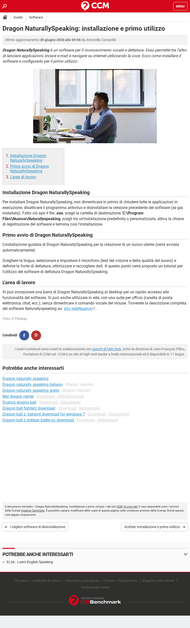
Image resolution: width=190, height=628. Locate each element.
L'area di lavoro (23, 177)
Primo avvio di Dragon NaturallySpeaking (29, 168)
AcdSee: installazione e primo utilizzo (152, 527)
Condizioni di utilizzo (46, 580)
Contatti (109, 580)
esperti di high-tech (106, 349)
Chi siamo (21, 580)
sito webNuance (78, 308)
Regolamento (128, 580)
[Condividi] (24, 335)
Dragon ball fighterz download (28, 408)
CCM (120, 506)
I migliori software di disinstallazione (37, 527)
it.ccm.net (130, 506)
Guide (18, 17)
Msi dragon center (18, 396)
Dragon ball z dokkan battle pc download (38, 420)
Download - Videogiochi (60, 402)
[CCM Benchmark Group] (95, 601)
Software (36, 17)
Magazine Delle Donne (158, 580)
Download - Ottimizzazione (60, 396)
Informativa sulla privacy (82, 580)
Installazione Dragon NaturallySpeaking (28, 158)
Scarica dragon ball (19, 402)
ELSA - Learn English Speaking (30, 562)
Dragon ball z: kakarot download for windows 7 (43, 414)
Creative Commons (33, 510)
